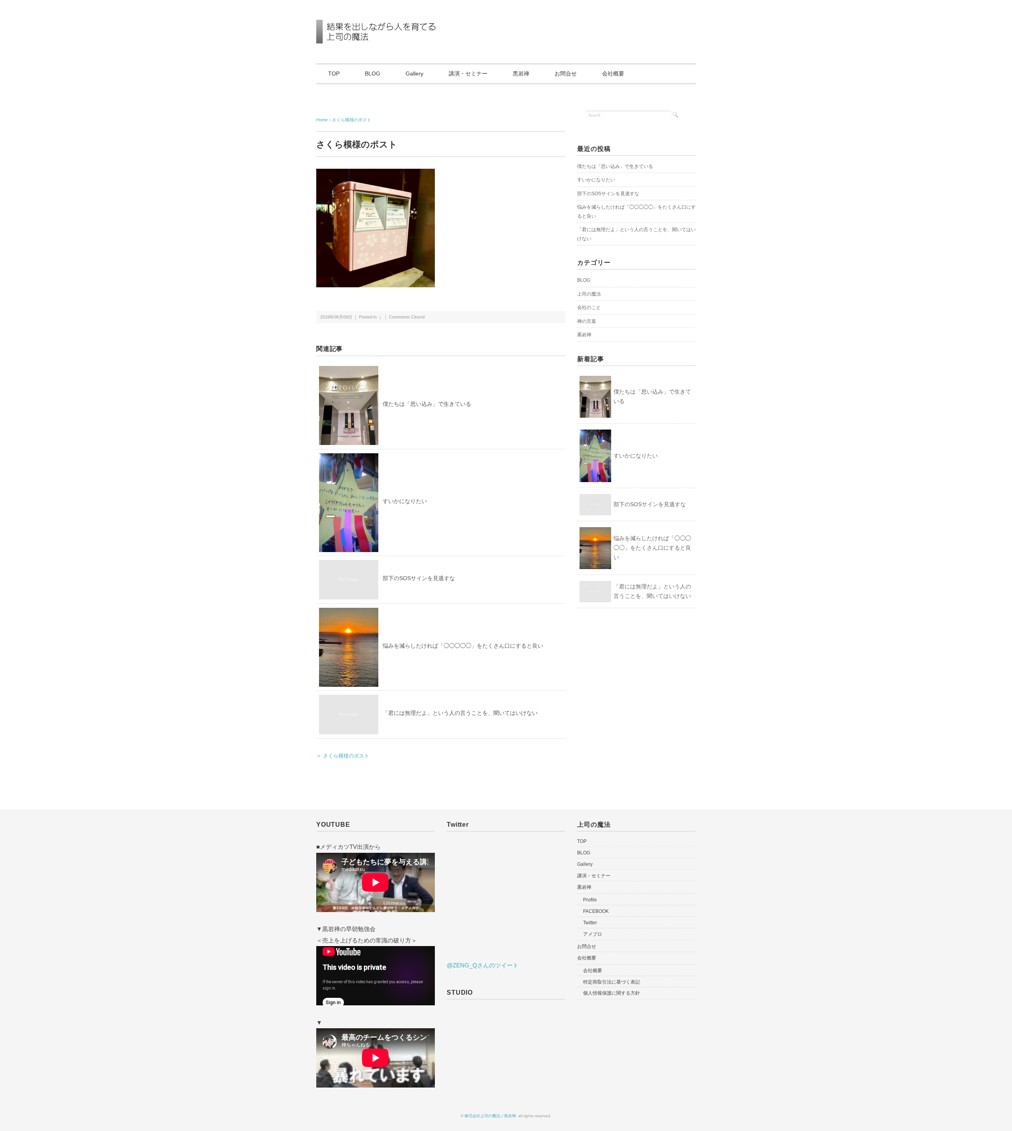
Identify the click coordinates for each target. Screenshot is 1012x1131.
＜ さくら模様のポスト (342, 756)
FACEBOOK (596, 911)
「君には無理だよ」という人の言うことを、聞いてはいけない (460, 713)
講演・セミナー (468, 73)
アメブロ (592, 934)
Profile (590, 900)
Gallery (414, 73)
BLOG (372, 73)
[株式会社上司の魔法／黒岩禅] (390, 25)
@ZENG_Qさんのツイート (483, 965)
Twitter (590, 923)
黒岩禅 (521, 73)
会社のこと (589, 307)
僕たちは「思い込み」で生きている (427, 404)
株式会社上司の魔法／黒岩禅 (490, 1116)
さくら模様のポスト (351, 119)
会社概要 (613, 73)
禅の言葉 (586, 321)
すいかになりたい (405, 501)
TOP (334, 73)
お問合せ (566, 73)
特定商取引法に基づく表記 (611, 982)
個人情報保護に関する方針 (611, 993)
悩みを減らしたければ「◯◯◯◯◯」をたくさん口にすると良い (463, 646)
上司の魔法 (589, 294)
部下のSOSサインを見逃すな (419, 578)
